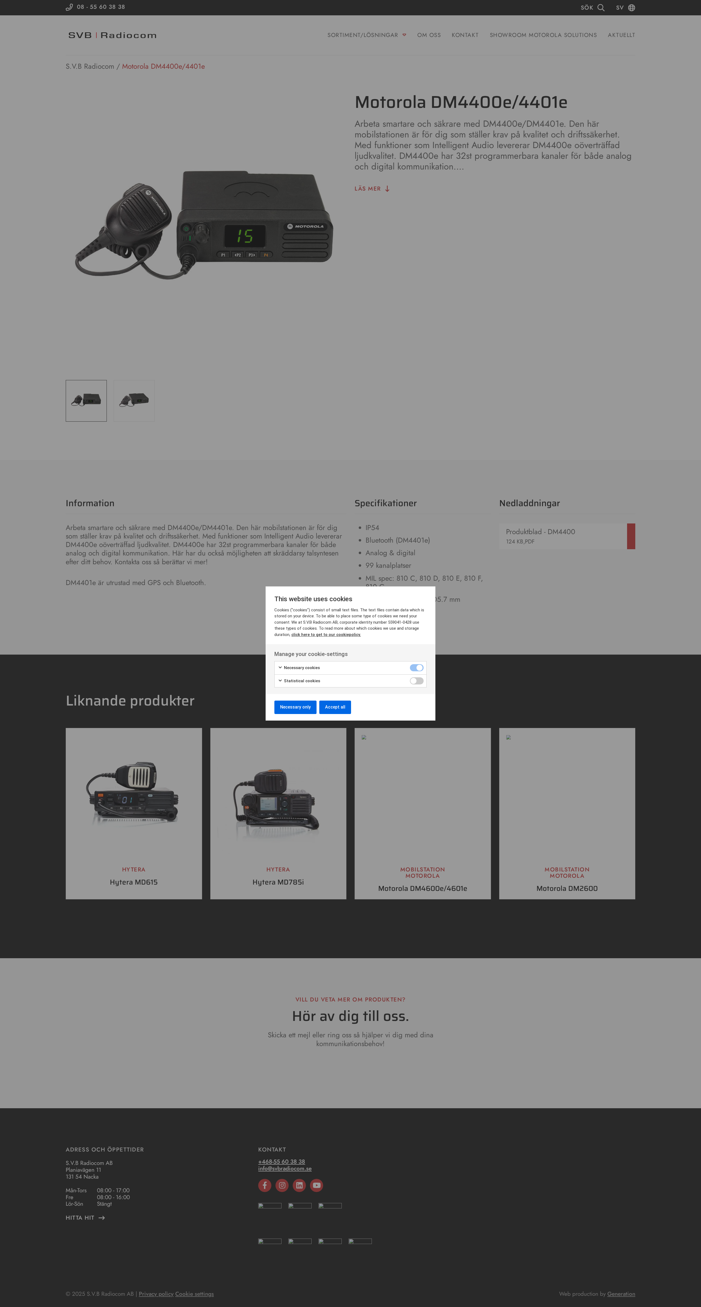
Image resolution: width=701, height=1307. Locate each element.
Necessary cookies (301, 667)
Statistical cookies (301, 680)
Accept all (335, 707)
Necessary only (295, 707)
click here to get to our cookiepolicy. (326, 634)
